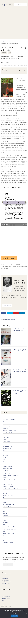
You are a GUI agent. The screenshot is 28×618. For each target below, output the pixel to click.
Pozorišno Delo (6, 509)
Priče (4, 511)
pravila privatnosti (6, 582)
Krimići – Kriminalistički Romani (10, 488)
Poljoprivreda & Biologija (8, 504)
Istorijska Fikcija (6, 473)
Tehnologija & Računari (8, 538)
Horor (4, 464)
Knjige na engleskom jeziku (9, 479)
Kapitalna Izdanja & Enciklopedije (11, 475)
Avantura (5, 421)
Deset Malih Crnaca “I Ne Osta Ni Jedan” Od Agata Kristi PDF (19, 392)
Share (4, 312)
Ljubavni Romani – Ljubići (9, 491)
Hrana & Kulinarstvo (7, 466)
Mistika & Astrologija (8, 495)
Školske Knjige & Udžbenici (9, 529)
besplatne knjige (6, 583)
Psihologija (5, 515)
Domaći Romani (6, 437)
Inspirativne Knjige (7, 468)
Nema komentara (23, 65)
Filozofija (5, 461)
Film (4, 459)
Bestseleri (5, 428)
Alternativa (5, 417)
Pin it (17, 312)
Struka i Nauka (6, 535)
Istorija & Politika (7, 470)
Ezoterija (5, 452)
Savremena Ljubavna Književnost (11, 526)
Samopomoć (6, 522)
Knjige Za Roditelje (7, 484)
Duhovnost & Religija (8, 444)
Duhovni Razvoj (6, 441)
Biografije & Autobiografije (9, 430)
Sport (4, 531)
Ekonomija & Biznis (7, 446)
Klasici (4, 477)
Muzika (4, 497)
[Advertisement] (14, 21)
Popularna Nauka (7, 506)
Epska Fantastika (7, 448)
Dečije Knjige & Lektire (8, 432)
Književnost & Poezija (8, 486)
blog (3, 600)
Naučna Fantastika (7, 500)
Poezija (4, 502)
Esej (4, 450)
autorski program (8, 564)
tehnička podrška (6, 580)
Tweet (10, 312)
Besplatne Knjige (12, 65)
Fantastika (5, 455)
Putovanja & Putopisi (8, 518)
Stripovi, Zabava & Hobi (8, 533)
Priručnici (5, 513)
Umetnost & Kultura (8, 542)
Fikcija (4, 457)
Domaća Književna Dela (8, 435)
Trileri (4, 540)
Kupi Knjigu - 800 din (8, 258)
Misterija (5, 493)
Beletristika (5, 65)
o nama (4, 595)
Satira (4, 524)
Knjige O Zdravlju (7, 482)
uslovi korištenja (6, 596)
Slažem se (14, 615)
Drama (4, 439)
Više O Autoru (7, 305)
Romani (4, 520)
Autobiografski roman (10, 319)
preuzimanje (5, 578)
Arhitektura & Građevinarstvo (10, 419)
